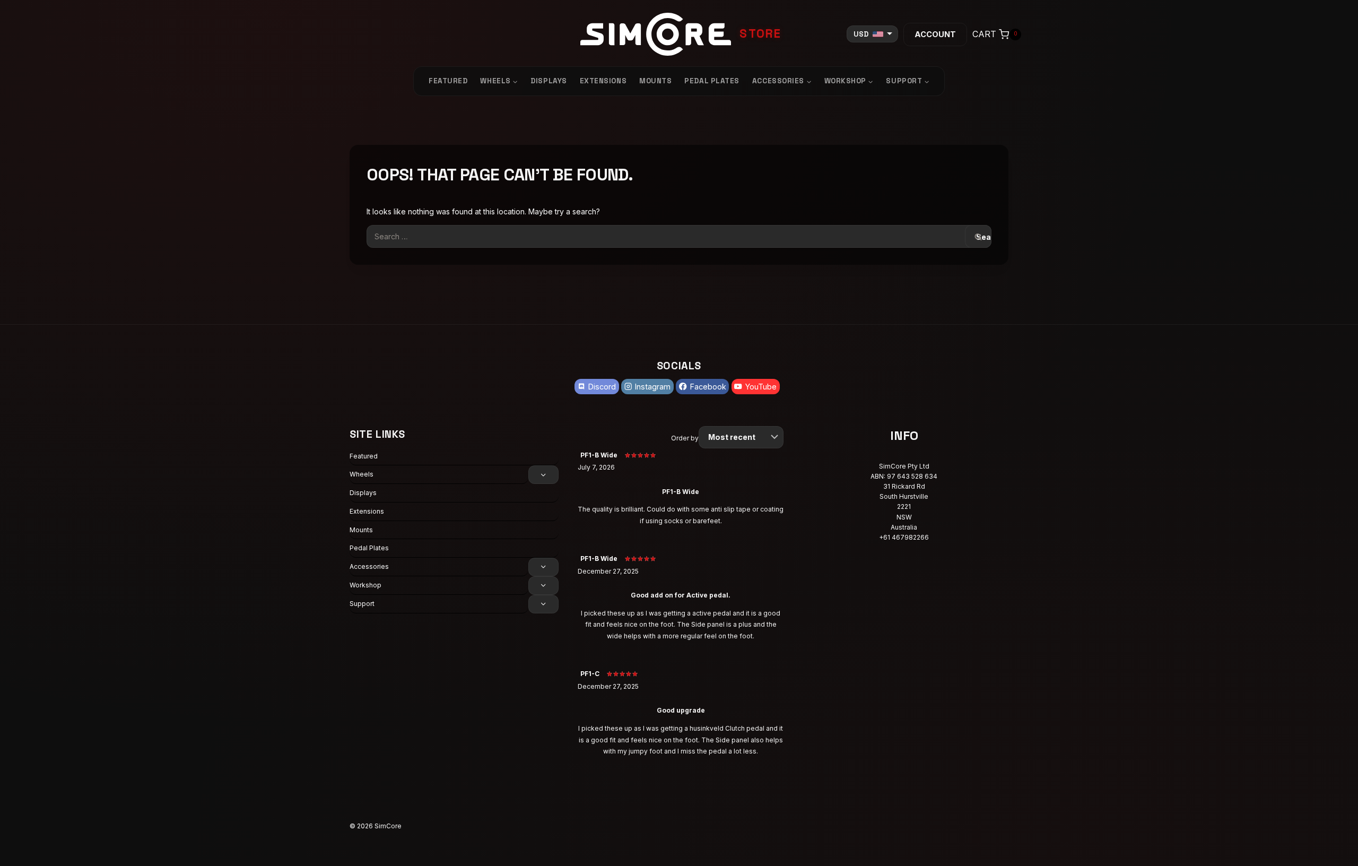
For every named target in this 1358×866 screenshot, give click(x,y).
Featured (448, 80)
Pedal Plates (711, 80)
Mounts (655, 80)
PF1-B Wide (598, 455)
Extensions (603, 80)
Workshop (365, 585)
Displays (548, 80)
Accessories (369, 566)
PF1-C (589, 674)
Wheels (361, 474)
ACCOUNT (935, 34)
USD (861, 34)
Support (362, 604)
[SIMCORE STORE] (678, 34)
